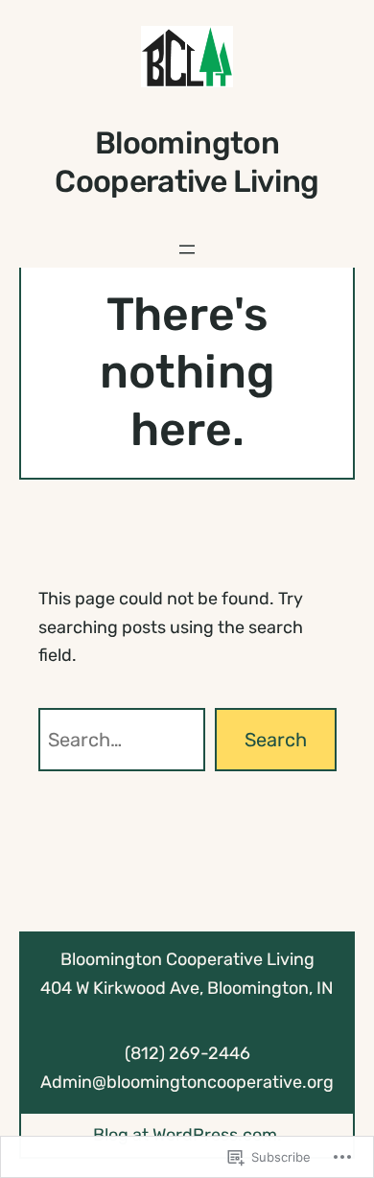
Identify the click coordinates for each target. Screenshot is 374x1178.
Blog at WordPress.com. (187, 1134)
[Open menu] (187, 249)
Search (276, 739)
